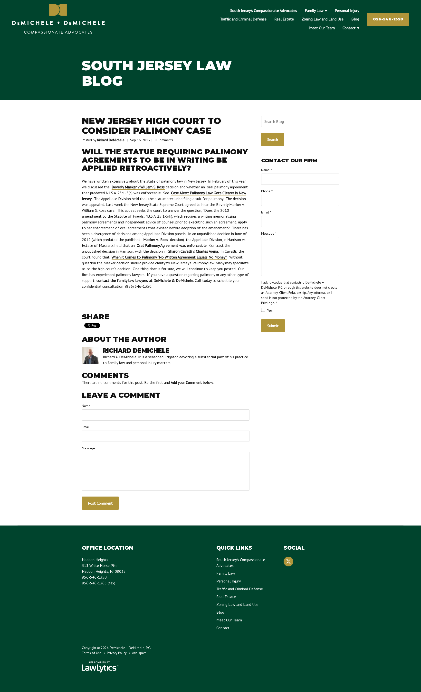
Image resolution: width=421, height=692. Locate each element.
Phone (267, 191)
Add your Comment (186, 382)
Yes (269, 310)
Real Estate (284, 19)
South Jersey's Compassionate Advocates (263, 10)
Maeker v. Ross (155, 239)
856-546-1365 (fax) (98, 583)
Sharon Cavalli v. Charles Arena (193, 251)
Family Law (314, 10)
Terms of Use (92, 653)
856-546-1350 (388, 19)
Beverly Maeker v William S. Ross (138, 187)
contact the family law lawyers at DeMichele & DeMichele (144, 280)
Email (86, 427)
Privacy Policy (117, 653)
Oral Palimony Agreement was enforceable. (172, 245)
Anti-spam (139, 653)
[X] (288, 561)
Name (86, 406)
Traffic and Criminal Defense (243, 19)
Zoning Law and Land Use (323, 19)
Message (88, 448)
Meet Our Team (322, 27)
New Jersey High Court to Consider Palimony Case (151, 125)
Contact (349, 27)
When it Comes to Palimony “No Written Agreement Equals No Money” (169, 257)
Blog (355, 19)
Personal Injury (347, 10)
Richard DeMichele (110, 140)
